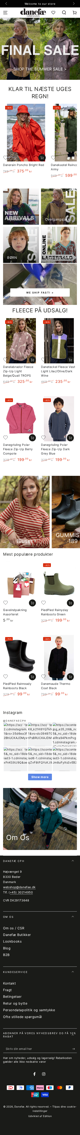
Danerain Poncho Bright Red (23, 165)
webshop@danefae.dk (19, 887)
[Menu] (5, 12)
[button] (64, 12)
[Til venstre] (6, 3)
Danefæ (19, 1106)
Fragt (7, 990)
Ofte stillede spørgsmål (22, 1017)
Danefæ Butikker (17, 935)
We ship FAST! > (40, 292)
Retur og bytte (15, 1003)
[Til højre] (73, 3)
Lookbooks (12, 941)
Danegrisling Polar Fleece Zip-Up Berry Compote (18, 449)
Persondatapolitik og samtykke (29, 1010)
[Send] (74, 1048)
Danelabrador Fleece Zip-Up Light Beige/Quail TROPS (18, 371)
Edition (47, 1116)
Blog (6, 948)
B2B (6, 955)
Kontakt (9, 983)
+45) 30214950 (21, 892)
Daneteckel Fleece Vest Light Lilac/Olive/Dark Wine (58, 371)
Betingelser (12, 996)
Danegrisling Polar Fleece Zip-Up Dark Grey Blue (55, 449)
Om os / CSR (13, 928)
